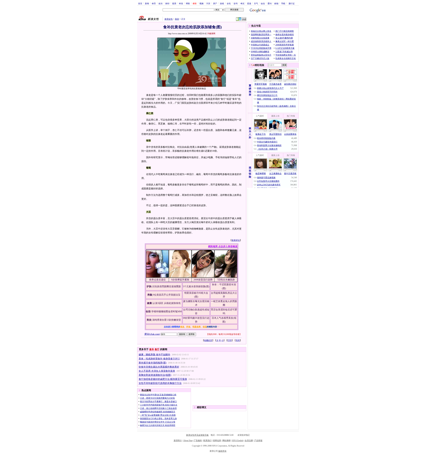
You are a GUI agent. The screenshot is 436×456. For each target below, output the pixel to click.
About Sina (187, 440)
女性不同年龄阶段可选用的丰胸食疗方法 (160, 383)
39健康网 (211, 33)
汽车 (208, 3)
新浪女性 (169, 19)
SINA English (237, 440)
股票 (174, 3)
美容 (177, 19)
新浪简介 (178, 440)
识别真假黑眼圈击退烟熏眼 (166, 286)
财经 (167, 3)
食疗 (157, 349)
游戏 (222, 3)
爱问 (270, 3)
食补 (151, 349)
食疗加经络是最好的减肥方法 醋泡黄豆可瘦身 (163, 379)
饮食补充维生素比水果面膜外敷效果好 (159, 367)
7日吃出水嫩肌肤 (226, 279)
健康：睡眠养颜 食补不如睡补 (154, 354)
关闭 (238, 340)
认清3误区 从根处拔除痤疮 (167, 303)
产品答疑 (258, 440)
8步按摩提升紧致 (180, 279)
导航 (283, 3)
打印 (230, 340)
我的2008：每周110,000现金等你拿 (223, 334)
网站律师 (226, 440)
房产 (215, 3)
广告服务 (198, 440)
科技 (181, 3)
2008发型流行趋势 (203, 279)
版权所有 (222, 451)
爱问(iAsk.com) (152, 334)
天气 (256, 3)
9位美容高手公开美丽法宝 (166, 295)
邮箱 (276, 3)
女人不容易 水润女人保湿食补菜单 (157, 371)
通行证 (292, 3)
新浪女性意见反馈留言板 (197, 435)
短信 (263, 3)
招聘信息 (217, 440)
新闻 (147, 3)
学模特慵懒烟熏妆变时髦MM (166, 311)
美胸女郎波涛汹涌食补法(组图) (155, 375)
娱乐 (161, 3)
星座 (249, 3)
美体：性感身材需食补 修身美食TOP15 (159, 358)
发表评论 (236, 240)
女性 (229, 3)
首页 (140, 3)
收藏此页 (208, 340)
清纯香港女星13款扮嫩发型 (166, 320)
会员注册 (249, 440)
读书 (235, 3)
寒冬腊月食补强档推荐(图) (153, 362)
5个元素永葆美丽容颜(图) (196, 286)
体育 (154, 3)
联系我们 (207, 440)
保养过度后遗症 (157, 279)
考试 (242, 3)
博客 (188, 3)
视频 (201, 3)
